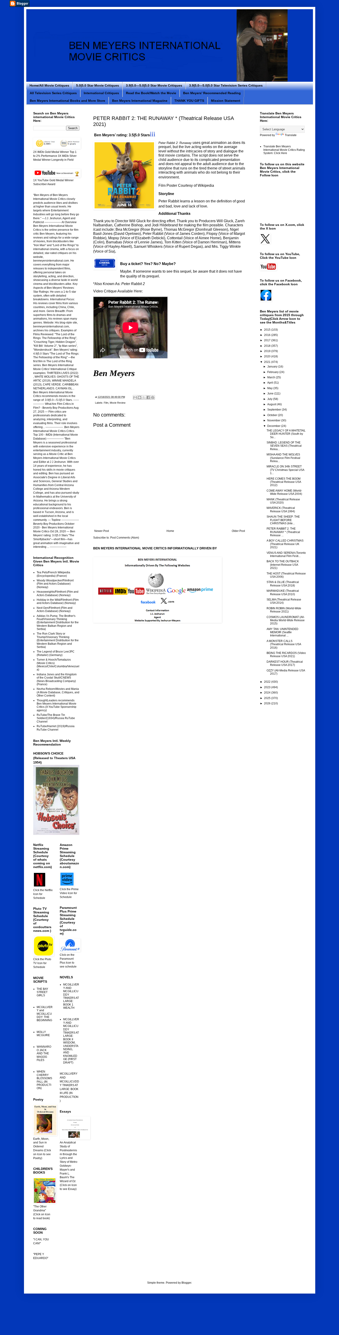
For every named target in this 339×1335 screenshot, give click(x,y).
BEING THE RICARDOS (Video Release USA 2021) (286, 654)
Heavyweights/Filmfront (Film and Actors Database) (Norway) (57, 593)
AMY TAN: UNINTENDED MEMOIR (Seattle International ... (282, 632)
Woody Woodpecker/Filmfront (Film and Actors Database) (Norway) (55, 584)
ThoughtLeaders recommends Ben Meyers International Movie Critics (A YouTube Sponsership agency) (56, 705)
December (274, 426)
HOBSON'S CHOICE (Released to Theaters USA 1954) (54, 758)
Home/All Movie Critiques (49, 85)
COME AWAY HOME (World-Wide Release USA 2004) (284, 492)
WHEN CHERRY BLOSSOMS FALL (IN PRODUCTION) (44, 1080)
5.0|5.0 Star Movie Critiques (97, 85)
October (272, 415)
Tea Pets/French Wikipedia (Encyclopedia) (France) (53, 574)
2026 (267, 703)
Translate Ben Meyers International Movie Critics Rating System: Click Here (284, 150)
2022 (267, 681)
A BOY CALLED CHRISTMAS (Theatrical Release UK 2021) (285, 544)
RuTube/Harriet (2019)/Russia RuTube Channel (55, 728)
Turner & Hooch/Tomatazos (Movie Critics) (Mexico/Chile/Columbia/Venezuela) (58, 664)
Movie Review (117, 402)
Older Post (238, 531)
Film (106, 402)
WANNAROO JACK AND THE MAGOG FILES (44, 1053)
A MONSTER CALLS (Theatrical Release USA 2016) (284, 644)
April (270, 382)
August (272, 404)
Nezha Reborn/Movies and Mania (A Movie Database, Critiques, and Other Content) (58, 692)
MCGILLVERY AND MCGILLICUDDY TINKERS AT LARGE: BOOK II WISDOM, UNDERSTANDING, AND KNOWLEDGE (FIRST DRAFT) (71, 1041)
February (273, 372)
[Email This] (135, 397)
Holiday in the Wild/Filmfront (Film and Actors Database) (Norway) (58, 601)
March (271, 377)
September (274, 409)
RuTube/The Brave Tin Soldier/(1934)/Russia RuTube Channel (56, 718)
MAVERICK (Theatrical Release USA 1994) (281, 509)
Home (170, 531)
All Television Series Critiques (53, 93)
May (270, 388)
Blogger (186, 1282)
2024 (267, 692)
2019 (267, 351)
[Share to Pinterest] (152, 397)
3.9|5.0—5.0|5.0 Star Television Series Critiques (226, 85)
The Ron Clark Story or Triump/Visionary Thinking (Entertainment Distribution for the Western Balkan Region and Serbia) (58, 640)
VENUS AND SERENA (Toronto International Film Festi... (286, 554)
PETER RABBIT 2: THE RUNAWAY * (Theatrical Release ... (283, 532)
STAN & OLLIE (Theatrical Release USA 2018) (283, 583)
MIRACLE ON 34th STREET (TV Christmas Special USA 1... (285, 470)
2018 (267, 345)
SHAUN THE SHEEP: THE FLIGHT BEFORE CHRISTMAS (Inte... (283, 520)
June (270, 393)
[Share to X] (144, 397)
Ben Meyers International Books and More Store (67, 100)
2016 (267, 335)
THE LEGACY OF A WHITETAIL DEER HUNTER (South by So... (286, 434)
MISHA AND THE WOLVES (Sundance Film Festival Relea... (283, 458)
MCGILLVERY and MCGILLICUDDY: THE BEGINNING (45, 1014)
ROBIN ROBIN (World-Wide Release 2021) (284, 610)
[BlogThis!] (139, 397)
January (272, 366)
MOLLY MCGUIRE (43, 1033)
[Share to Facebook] (148, 397)
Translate (291, 135)
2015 (267, 329)
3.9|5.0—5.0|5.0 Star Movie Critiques (154, 85)
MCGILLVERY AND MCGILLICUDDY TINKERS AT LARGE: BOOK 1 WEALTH (71, 996)
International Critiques (101, 93)
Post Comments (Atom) (124, 537)
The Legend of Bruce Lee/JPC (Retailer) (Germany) (55, 653)
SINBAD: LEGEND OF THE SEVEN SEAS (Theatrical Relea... (284, 446)
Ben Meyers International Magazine (139, 100)
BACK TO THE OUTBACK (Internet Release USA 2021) (283, 565)
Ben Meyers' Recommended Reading (212, 93)
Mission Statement (225, 100)
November (274, 420)
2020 (267, 356)
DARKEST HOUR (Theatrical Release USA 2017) (285, 663)
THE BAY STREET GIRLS (42, 992)
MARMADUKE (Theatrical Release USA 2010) (283, 592)
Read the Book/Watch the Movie (151, 93)
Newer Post (101, 531)
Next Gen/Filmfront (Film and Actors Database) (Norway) (54, 609)
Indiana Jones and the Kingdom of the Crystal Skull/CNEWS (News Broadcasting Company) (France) (57, 679)
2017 (267, 340)
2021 (267, 362)
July (270, 399)
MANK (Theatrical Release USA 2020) (283, 501)
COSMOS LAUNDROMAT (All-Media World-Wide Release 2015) (286, 620)
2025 (267, 698)
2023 (267, 687)
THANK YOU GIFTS (189, 100)
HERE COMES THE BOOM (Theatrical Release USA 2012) (284, 482)
